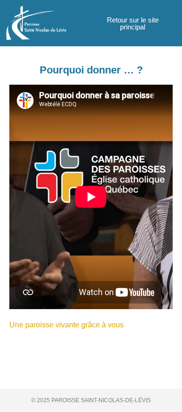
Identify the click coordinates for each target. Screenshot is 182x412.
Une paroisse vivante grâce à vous (66, 325)
